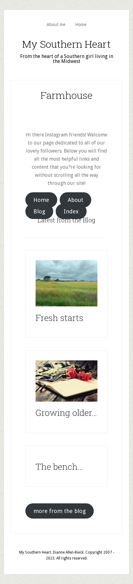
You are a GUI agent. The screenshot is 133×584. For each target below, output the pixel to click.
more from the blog (59, 511)
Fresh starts (59, 317)
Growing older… (66, 412)
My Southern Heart (66, 44)
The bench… (59, 466)
